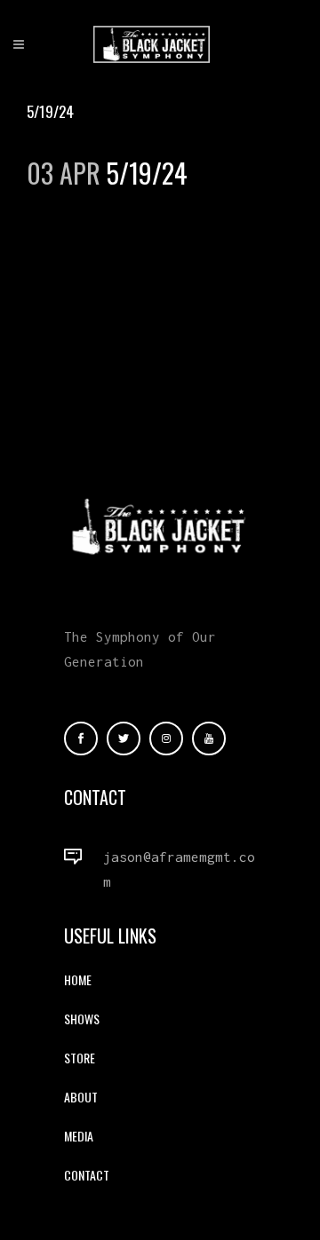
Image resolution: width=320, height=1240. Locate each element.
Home (78, 979)
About (81, 1096)
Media (78, 1135)
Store (79, 1057)
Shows (82, 1018)
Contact (86, 1174)
